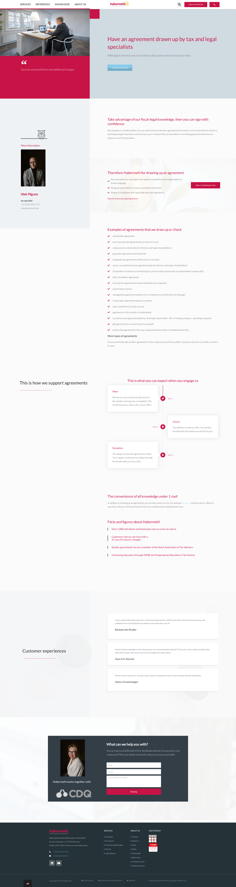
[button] (179, 4)
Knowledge (62, 4)
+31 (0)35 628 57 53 (60, 852)
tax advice (186, 503)
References (43, 4)
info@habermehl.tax (60, 856)
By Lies (183, 880)
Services (25, 4)
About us (80, 4)
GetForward (162, 880)
